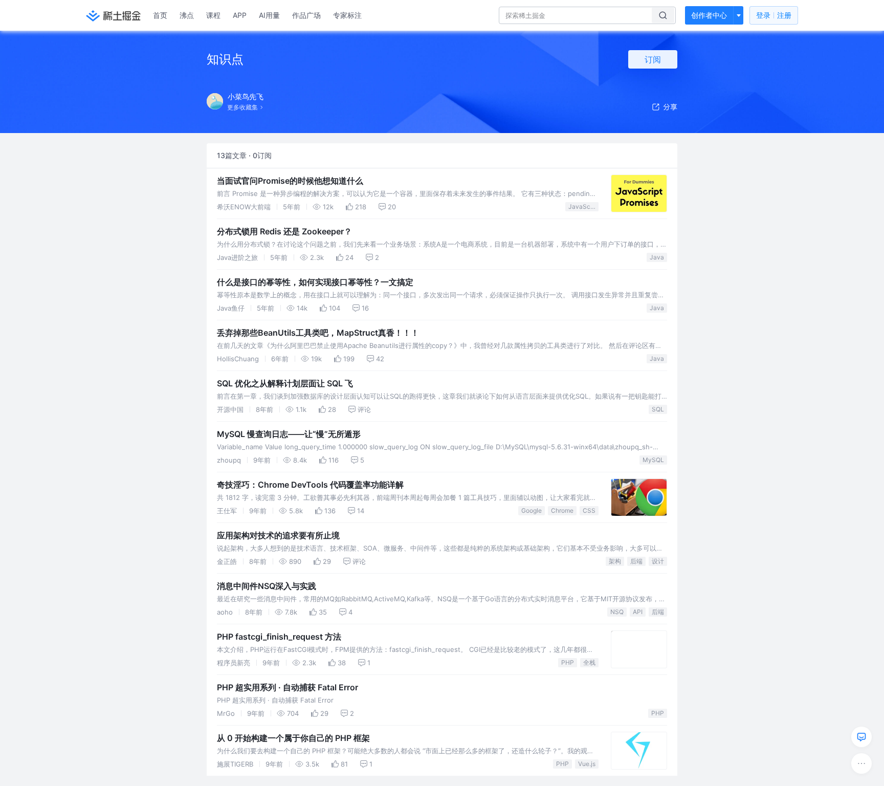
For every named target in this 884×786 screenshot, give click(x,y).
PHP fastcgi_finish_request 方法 (279, 636)
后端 (636, 561)
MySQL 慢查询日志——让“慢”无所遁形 (289, 434)
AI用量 (269, 15)
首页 (160, 15)
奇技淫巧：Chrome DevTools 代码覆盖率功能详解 (310, 484)
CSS (589, 510)
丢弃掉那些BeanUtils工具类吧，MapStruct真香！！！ (318, 333)
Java (657, 257)
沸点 (187, 15)
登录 (773, 15)
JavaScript (583, 206)
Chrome (562, 510)
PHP (567, 662)
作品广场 (306, 15)
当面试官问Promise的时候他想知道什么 (290, 181)
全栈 (589, 662)
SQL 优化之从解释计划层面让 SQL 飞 (285, 383)
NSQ (617, 612)
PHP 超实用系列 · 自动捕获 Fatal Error (287, 687)
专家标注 (347, 15)
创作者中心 (709, 15)
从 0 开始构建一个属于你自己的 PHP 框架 (293, 738)
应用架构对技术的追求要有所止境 (278, 535)
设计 (658, 561)
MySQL (653, 460)
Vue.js (586, 764)
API (638, 612)
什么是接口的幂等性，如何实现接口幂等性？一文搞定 (315, 282)
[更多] (861, 763)
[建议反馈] (861, 737)
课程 (213, 15)
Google (531, 510)
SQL (658, 409)
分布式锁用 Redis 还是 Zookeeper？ (284, 231)
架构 (615, 561)
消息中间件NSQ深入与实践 (266, 586)
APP (240, 15)
